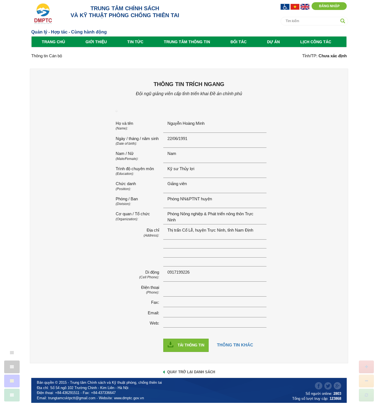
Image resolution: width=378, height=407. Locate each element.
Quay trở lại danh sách (191, 372)
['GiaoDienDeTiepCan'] (286, 6)
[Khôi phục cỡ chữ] (366, 395)
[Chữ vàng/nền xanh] (12, 381)
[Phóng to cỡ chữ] (366, 367)
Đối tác (239, 42)
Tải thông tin (191, 345)
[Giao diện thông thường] (12, 395)
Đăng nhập (329, 6)
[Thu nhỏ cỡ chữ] (366, 381)
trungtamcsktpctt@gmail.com (71, 398)
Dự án (273, 42)
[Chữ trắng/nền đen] (12, 367)
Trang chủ (53, 42)
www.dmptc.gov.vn (129, 398)
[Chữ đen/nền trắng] (12, 352)
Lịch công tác (315, 42)
